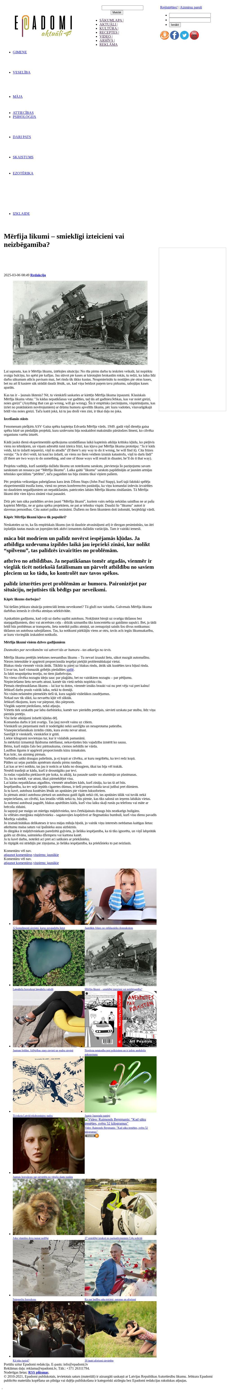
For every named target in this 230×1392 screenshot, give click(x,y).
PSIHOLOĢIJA (24, 117)
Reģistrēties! (169, 7)
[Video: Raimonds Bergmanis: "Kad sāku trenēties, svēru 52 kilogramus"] (121, 1123)
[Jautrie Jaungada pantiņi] (121, 1111)
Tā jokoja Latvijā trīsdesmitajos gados (33, 1115)
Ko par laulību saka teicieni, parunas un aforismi (110, 1299)
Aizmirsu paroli (191, 7)
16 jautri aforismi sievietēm (99, 1360)
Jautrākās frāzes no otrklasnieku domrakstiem (109, 928)
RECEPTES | (109, 32)
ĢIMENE (20, 52)
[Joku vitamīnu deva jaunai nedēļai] (49, 1234)
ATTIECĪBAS (23, 113)
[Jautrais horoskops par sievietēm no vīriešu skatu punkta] (49, 1172)
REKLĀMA (109, 44)
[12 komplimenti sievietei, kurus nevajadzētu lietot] (49, 924)
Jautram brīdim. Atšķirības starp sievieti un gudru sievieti (43, 1050)
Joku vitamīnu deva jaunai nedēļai (31, 1238)
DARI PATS (22, 137)
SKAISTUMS (23, 157)
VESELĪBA (22, 72)
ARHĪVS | (107, 40)
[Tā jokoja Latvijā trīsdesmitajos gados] (49, 1111)
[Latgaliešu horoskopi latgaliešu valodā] (49, 985)
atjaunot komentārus (18, 855)
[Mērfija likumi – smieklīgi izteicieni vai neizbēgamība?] (121, 985)
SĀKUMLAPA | (112, 20)
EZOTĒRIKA (23, 173)
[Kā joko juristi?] (49, 1356)
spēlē (70, 669)
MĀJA (18, 96)
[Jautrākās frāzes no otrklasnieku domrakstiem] (121, 924)
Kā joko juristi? (21, 1360)
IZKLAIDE (21, 214)
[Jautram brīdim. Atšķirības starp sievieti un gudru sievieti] (49, 1046)
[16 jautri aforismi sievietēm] (121, 1356)
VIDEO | (106, 36)
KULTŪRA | (109, 28)
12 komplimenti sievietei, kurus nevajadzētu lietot (39, 928)
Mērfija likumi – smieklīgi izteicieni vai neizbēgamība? (113, 989)
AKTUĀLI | (108, 24)
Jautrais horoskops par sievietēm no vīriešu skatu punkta (43, 1177)
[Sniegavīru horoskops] (49, 1295)
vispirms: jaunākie (46, 855)
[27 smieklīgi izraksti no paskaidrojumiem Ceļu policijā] (121, 1234)
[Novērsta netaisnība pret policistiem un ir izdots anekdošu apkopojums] (121, 1046)
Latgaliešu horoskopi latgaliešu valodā (33, 989)
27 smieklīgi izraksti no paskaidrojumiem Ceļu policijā (113, 1238)
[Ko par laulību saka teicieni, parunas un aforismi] (121, 1295)
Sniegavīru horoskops (24, 1299)
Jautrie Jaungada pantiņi (97, 1115)
